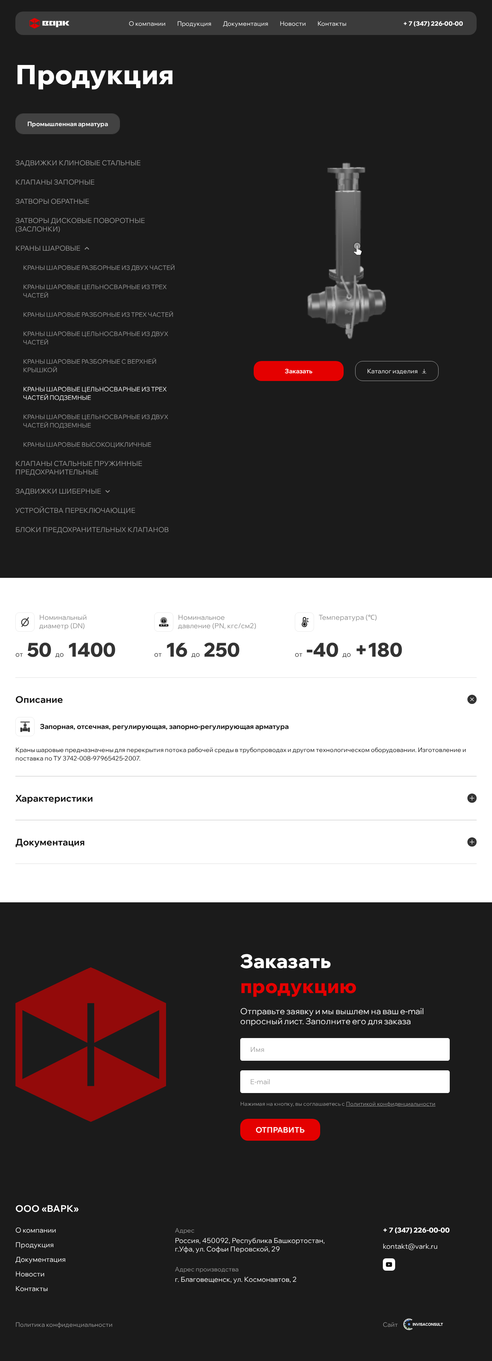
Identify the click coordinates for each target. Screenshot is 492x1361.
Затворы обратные (52, 201)
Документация (245, 23)
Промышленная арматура (67, 124)
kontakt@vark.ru (410, 1246)
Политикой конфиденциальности (390, 1103)
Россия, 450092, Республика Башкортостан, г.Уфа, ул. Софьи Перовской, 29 (250, 1244)
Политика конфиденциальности (64, 1324)
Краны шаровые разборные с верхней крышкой (89, 366)
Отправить (280, 1130)
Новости (293, 23)
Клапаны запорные (55, 182)
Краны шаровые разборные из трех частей (98, 314)
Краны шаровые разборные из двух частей (99, 267)
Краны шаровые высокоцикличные (87, 444)
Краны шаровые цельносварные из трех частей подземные (95, 393)
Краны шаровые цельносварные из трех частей (95, 291)
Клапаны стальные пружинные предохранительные (78, 467)
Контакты (331, 23)
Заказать (298, 371)
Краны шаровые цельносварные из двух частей (95, 338)
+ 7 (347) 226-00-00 (433, 23)
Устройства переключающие (75, 510)
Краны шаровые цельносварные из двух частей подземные (95, 421)
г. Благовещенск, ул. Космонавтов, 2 (236, 1279)
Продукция (194, 23)
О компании (147, 23)
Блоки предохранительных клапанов (92, 529)
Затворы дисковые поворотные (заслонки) (80, 224)
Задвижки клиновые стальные (78, 162)
